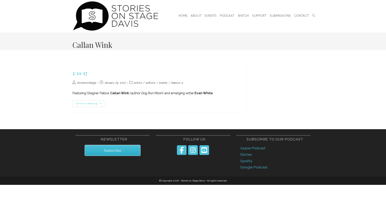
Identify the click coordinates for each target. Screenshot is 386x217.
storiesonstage (86, 82)
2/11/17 (79, 73)
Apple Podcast (252, 148)
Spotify (246, 161)
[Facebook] (182, 150)
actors (138, 82)
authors (150, 82)
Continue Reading (91, 103)
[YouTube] (204, 150)
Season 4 (177, 82)
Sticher (246, 154)
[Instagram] (193, 150)
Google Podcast (253, 167)
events (163, 82)
